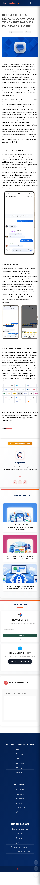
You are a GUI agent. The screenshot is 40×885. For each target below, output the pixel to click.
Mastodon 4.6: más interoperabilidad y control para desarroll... (20, 527)
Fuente (9, 428)
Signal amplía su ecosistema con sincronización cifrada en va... (20, 587)
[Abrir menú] (35, 3)
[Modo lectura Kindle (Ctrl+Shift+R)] (36, 868)
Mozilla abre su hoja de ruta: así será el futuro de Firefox (20, 558)
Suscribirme (20, 635)
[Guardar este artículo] (36, 874)
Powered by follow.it (20, 639)
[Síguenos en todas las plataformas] (25, 482)
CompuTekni (26, 869)
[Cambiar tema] (36, 862)
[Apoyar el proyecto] (15, 482)
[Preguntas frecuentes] (20, 482)
